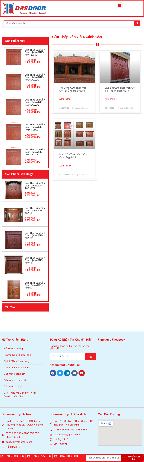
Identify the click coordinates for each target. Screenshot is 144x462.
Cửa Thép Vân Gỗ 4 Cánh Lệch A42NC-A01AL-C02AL (35, 77)
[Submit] (90, 356)
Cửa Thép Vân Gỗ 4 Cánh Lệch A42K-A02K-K (35, 260)
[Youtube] (81, 373)
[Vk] (74, 373)
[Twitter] (60, 373)
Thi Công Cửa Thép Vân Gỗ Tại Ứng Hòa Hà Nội (73, 89)
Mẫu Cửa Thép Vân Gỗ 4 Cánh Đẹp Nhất (73, 156)
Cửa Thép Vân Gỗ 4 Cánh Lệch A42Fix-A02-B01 (35, 235)
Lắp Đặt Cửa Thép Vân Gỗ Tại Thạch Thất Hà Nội (120, 89)
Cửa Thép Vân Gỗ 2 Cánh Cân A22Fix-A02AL (35, 285)
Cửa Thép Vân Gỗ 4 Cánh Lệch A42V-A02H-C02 (35, 186)
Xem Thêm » (65, 99)
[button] (120, 5)
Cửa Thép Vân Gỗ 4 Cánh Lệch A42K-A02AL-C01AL (35, 152)
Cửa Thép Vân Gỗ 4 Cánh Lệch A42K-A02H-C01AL (35, 127)
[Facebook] (53, 373)
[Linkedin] (67, 373)
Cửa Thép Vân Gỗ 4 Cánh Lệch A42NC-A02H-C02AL (35, 52)
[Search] (137, 23)
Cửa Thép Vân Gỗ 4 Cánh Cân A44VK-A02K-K (35, 211)
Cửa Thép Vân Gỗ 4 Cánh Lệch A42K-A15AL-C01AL (35, 102)
